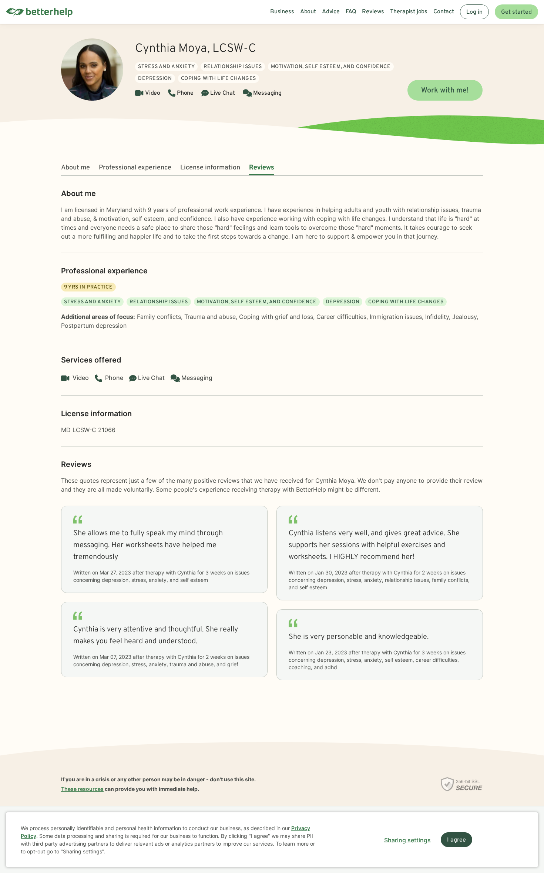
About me (75, 168)
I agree (456, 840)
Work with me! (445, 90)
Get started (516, 12)
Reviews (261, 168)
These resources (82, 789)
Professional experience (135, 168)
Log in (474, 12)
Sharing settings (407, 840)
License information (210, 168)
